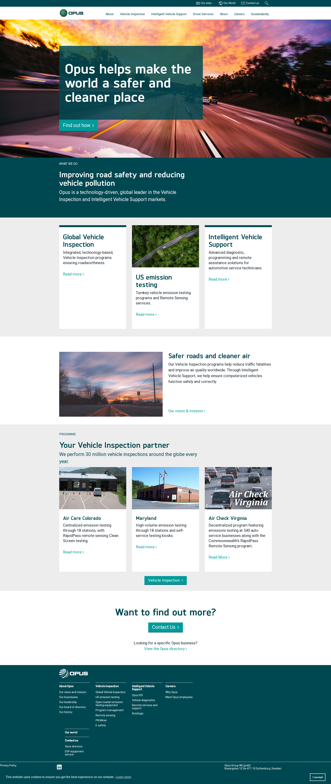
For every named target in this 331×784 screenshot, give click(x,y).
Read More (218, 557)
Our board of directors (72, 707)
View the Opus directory (164, 648)
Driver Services (203, 14)
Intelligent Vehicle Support (169, 14)
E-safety (101, 725)
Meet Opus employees (179, 697)
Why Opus (172, 692)
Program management (110, 710)
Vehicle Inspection (132, 14)
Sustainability (260, 14)
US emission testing (108, 697)
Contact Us (163, 627)
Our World (229, 3)
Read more (72, 274)
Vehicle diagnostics (143, 700)
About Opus (66, 686)
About (110, 14)
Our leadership (68, 702)
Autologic (137, 713)
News (224, 14)
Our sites (206, 3)
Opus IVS (137, 695)
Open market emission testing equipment (109, 704)
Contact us (252, 3)
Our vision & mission (185, 411)
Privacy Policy (8, 765)
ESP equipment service (74, 753)
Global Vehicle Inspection (110, 692)
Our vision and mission (72, 692)
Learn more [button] (123, 777)
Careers (239, 14)
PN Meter (101, 720)
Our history (65, 712)
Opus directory (74, 746)
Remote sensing (105, 715)
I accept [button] (318, 777)
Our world (71, 732)
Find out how (76, 125)
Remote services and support (144, 707)
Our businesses (68, 697)
